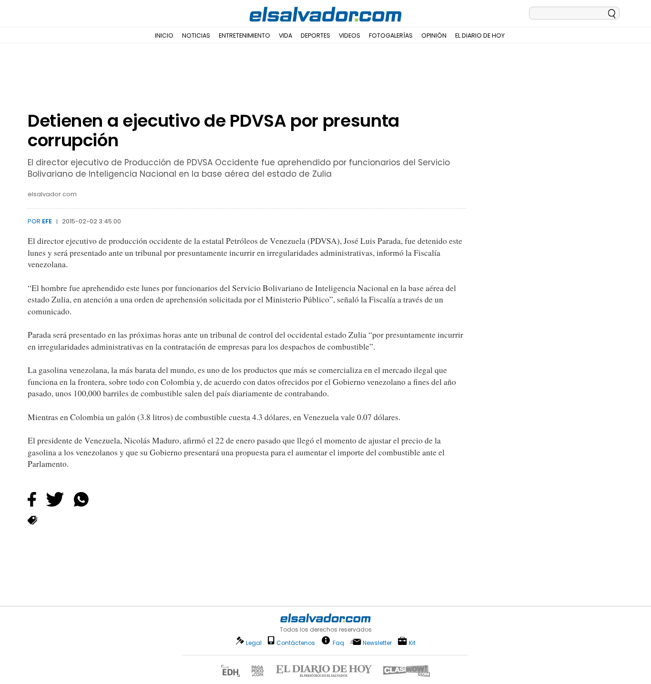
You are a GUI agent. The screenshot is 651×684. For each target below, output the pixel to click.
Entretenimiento (244, 35)
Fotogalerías (391, 35)
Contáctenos (295, 643)
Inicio (164, 35)
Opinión (434, 35)
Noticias (196, 35)
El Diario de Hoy (480, 35)
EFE (47, 221)
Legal (254, 643)
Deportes (315, 35)
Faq (338, 642)
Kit (412, 642)
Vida (285, 35)
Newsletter (377, 643)
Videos (349, 35)
